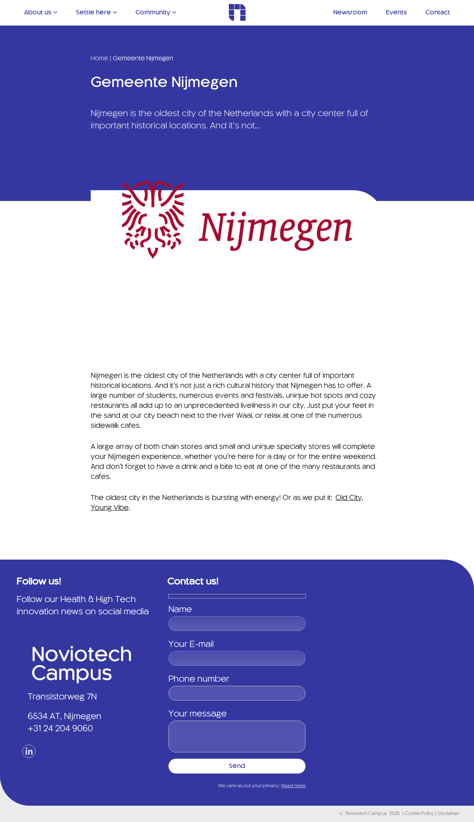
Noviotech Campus (366, 814)
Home (99, 58)
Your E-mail (191, 645)
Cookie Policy (420, 814)
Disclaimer (448, 814)
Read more (293, 786)
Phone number (198, 679)
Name (180, 610)
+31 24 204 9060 (60, 729)
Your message (197, 714)
